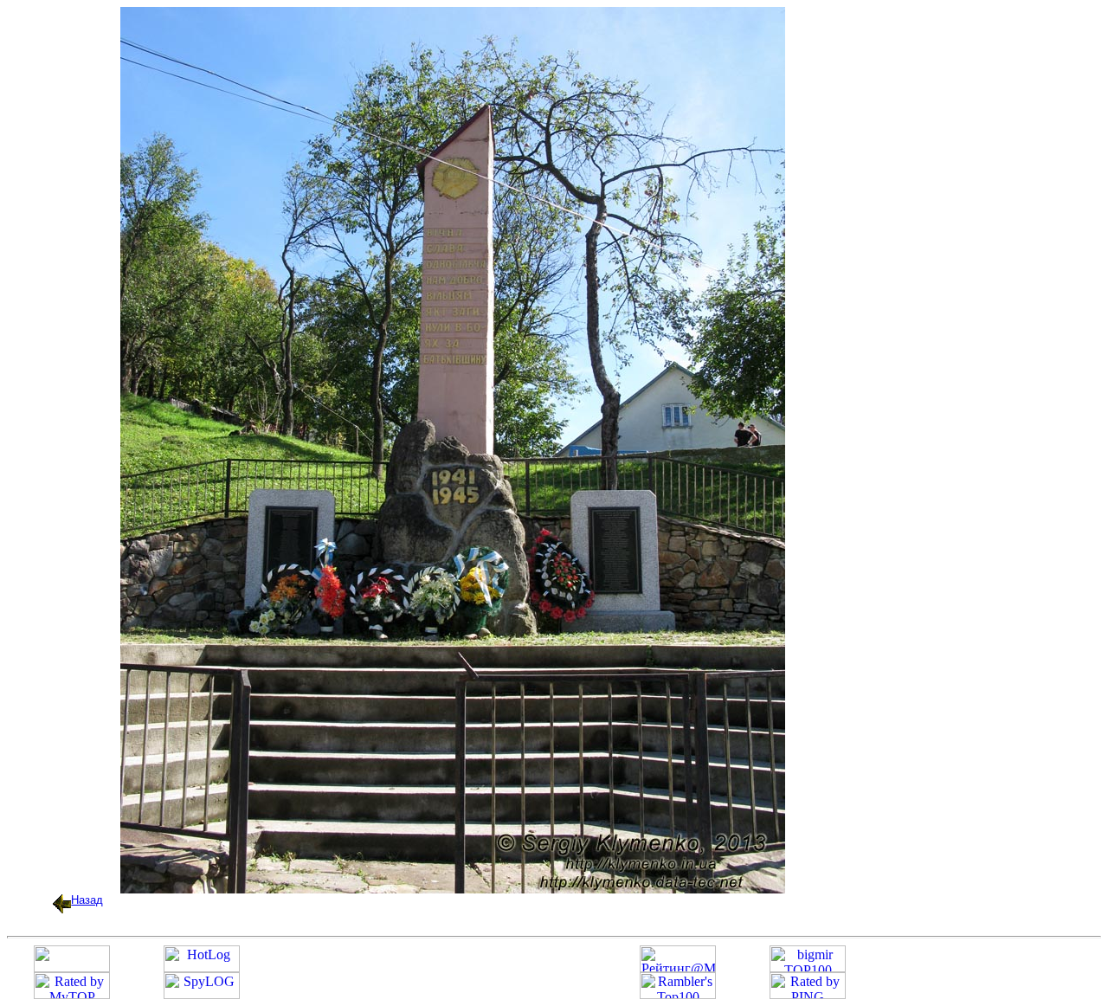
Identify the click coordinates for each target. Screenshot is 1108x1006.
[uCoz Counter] (72, 967)
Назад (87, 899)
